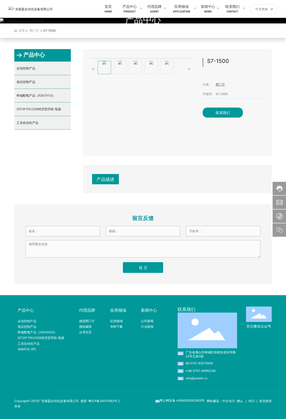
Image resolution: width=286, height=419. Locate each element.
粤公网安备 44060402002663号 (182, 400)
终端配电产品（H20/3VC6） (36, 95)
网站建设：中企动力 (221, 401)
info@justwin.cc (197, 378)
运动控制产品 (26, 68)
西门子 (34, 31)
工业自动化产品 (27, 122)
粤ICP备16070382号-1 (104, 401)
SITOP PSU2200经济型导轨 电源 (39, 109)
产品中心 (143, 19)
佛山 (239, 401)
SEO (251, 401)
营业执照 (265, 401)
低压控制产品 (26, 82)
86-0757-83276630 (199, 363)
